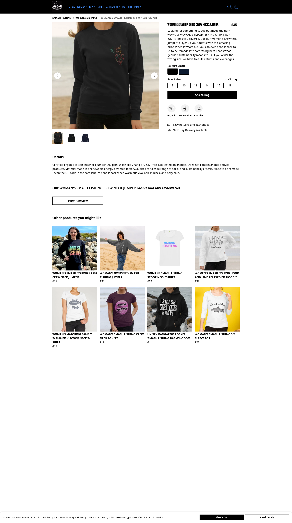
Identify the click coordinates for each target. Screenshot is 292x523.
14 (207, 85)
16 (218, 85)
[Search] (229, 6)
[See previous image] (57, 75)
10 (184, 85)
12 (195, 85)
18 (230, 85)
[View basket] (236, 6)
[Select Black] (172, 72)
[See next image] (154, 75)
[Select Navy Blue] (184, 72)
